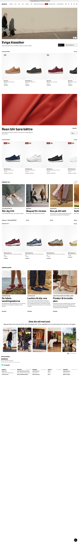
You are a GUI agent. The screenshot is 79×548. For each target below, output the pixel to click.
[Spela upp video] (76, 38)
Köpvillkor (75, 128)
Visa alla (75, 51)
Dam (16, 4)
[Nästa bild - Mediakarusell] (78, 339)
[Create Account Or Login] (68, 4)
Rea (46, 4)
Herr (19, 4)
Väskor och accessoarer (39, 4)
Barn (23, 4)
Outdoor (27, 4)
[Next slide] (76, 181)
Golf (31, 4)
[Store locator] (71, 4)
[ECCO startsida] (4, 4)
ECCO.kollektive (60, 4)
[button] (39, 23)
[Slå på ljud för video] (74, 38)
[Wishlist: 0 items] (74, 4)
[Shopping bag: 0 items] (76, 4)
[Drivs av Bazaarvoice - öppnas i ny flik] (71, 353)
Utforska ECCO (52, 4)
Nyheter (11, 4)
